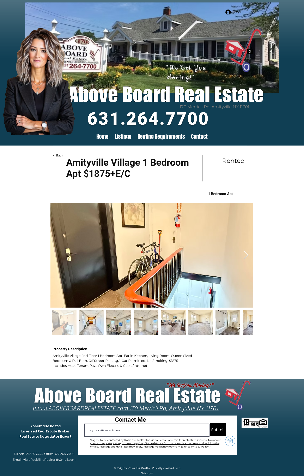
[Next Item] (246, 255)
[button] (249, 50)
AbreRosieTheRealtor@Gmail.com (49, 460)
